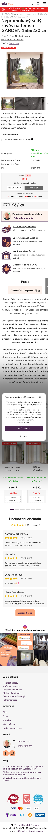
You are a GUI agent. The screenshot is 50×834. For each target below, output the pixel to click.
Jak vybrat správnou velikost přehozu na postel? (22, 791)
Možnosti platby (10, 695)
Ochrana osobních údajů (14, 708)
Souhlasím (25, 428)
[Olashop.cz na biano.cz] (25, 810)
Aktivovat (33, 191)
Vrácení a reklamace (12, 701)
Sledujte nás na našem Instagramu (24, 643)
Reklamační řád (10, 712)
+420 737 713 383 (22, 220)
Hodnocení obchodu (24, 529)
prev (3, 467)
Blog (5, 723)
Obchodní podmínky (12, 705)
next (45, 467)
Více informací (24, 422)
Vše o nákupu (9, 736)
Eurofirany (14, 48)
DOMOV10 (13, 191)
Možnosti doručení (10, 167)
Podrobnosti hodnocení (12, 44)
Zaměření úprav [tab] (21, 293)
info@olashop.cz (23, 753)
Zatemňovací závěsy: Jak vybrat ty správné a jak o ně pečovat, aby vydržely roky (23, 779)
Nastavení (24, 436)
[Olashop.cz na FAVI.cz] (12, 810)
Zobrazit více (24, 626)
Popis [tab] (24, 285)
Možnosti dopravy (11, 698)
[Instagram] (12, 765)
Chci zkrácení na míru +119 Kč (18, 142)
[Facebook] (6, 765)
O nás (5, 727)
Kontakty (7, 731)
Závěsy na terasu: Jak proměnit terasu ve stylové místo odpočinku (22, 785)
